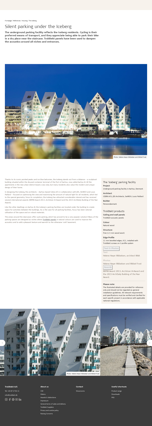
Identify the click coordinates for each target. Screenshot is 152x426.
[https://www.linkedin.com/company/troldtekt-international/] (20, 399)
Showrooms (80, 391)
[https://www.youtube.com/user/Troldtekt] (16, 399)
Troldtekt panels (49, 219)
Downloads (115, 394)
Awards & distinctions (48, 397)
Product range (116, 391)
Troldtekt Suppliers (47, 407)
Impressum (44, 401)
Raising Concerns (47, 414)
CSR (42, 391)
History (43, 394)
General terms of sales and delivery (53, 404)
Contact (79, 386)
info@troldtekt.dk (11, 395)
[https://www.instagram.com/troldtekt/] (6, 399)
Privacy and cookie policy (50, 410)
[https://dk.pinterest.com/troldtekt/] (13, 399)
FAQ (112, 397)
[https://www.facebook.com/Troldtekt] (9, 399)
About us (45, 386)
